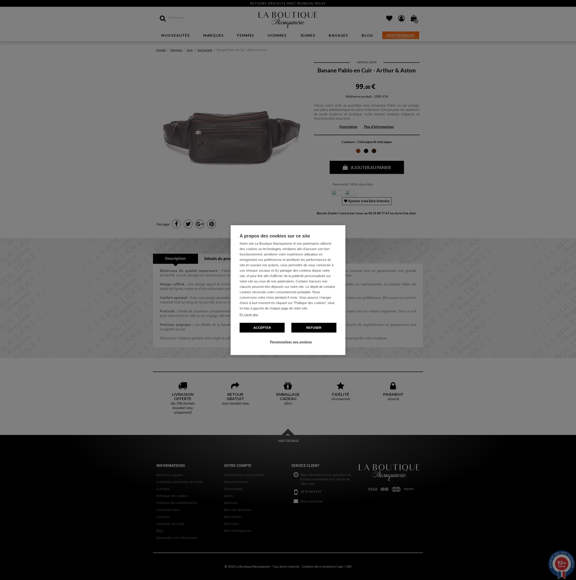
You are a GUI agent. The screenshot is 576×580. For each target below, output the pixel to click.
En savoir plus (249, 314)
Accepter (262, 327)
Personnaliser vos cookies (290, 341)
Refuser (313, 327)
